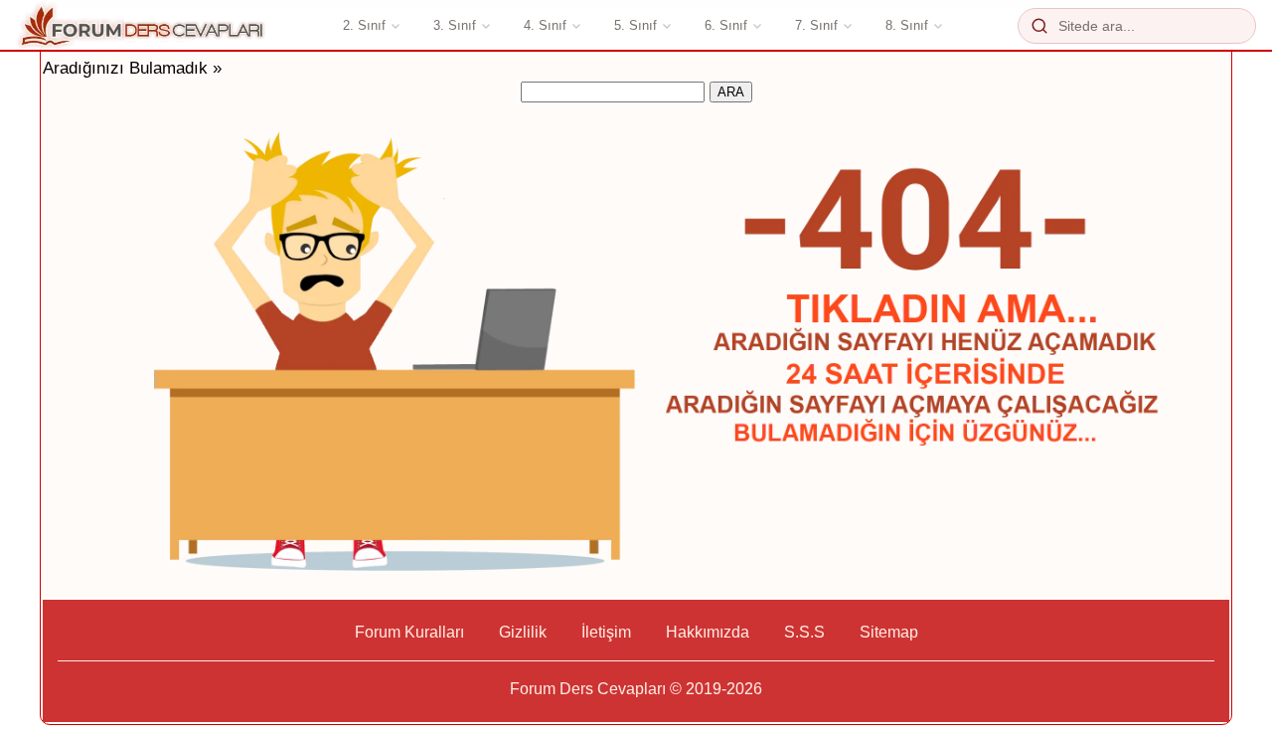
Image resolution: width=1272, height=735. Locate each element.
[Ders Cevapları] (142, 26)
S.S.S (804, 632)
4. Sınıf (545, 25)
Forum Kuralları (409, 632)
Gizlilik (523, 632)
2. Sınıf (364, 25)
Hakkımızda (707, 632)
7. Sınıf (816, 25)
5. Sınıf (635, 25)
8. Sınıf (906, 25)
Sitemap (889, 632)
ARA (730, 92)
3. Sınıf (454, 25)
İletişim (606, 632)
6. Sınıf (726, 25)
